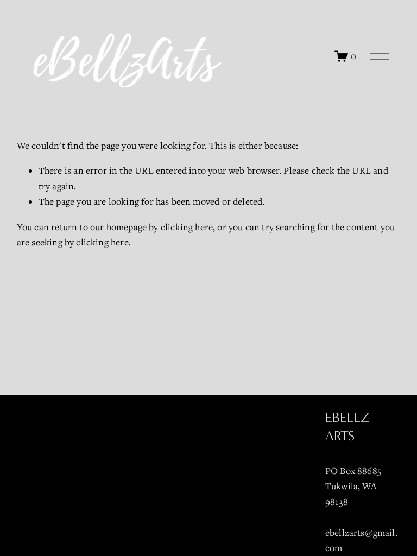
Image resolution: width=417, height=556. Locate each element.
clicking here (187, 227)
